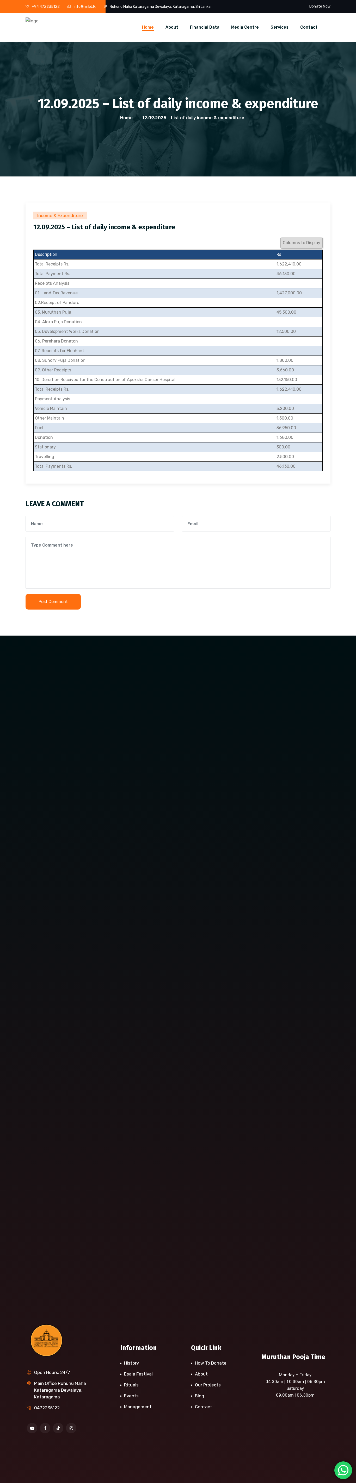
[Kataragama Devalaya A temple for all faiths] (32, 20)
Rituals (131, 1384)
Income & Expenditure (60, 215)
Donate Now (319, 6)
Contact (308, 27)
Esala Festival (138, 1374)
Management (138, 1406)
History (131, 1363)
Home (148, 27)
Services (280, 27)
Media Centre (245, 27)
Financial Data (204, 27)
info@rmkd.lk (85, 6)
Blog (199, 1395)
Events (131, 1395)
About (171, 27)
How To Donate (210, 1363)
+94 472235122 (46, 6)
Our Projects (208, 1384)
